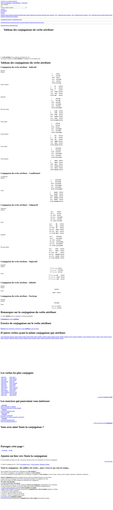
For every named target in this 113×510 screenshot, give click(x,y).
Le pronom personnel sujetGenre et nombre (8, 411)
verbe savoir (4, 393)
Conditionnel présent (6, 19)
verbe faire (3, 384)
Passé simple (4, 121)
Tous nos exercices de (102, 423)
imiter (2, 338)
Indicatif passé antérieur (12, 16)
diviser (94, 336)
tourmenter (7, 336)
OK (2, 6)
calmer (105, 336)
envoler (57, 336)
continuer (42, 338)
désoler (49, 336)
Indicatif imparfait (14, 15)
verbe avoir (4, 378)
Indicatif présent (5, 15)
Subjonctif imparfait (24, 22)
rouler (70, 336)
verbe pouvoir (13, 378)
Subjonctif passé (14, 22)
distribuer (80, 336)
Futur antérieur (4, 159)
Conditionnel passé (17, 19)
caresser (21, 338)
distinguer (89, 336)
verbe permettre (5, 392)
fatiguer (20, 336)
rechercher (11, 338)
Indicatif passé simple (35, 15)
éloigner (57, 338)
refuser (35, 336)
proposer (6, 338)
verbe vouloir (12, 380)
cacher (101, 336)
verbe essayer (12, 395)
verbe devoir (4, 387)
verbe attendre (13, 393)
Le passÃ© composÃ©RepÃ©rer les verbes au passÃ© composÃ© (12, 415)
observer (12, 336)
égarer (16, 336)
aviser (2, 336)
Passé (2, 190)
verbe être (3, 377)
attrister (53, 336)
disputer (17, 338)
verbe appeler (12, 389)
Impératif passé (14, 25)
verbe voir (3, 389)
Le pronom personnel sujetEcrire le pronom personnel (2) (9, 420)
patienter (26, 338)
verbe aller (3, 380)
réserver (110, 336)
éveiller (28, 336)
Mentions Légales (45, 464)
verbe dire (3, 383)
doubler (40, 336)
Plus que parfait (5, 109)
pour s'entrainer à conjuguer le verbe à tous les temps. (20, 328)
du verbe (10, 318)
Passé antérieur (4, 134)
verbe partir (12, 377)
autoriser (34, 338)
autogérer (74, 336)
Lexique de (104, 397)
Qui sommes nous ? (25, 464)
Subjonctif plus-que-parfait (37, 22)
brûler (32, 336)
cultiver (98, 336)
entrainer (66, 336)
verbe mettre (12, 384)
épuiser (53, 338)
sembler (62, 336)
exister (30, 338)
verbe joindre (4, 390)
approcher (48, 338)
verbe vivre (4, 395)
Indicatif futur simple (24, 15)
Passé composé (5, 84)
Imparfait (3, 97)
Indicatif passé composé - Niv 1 (50, 15)
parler (38, 338)
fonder (24, 336)
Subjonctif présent (5, 22)
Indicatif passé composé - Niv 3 (83, 15)
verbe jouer (12, 386)
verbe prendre (4, 381)
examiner (44, 336)
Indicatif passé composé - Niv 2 (66, 15)
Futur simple (4, 146)
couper (84, 336)
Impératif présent (5, 25)
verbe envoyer (13, 392)
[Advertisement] (56, 44)
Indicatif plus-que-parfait (98, 15)
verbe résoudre (13, 383)
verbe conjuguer (13, 387)
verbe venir (4, 386)
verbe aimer (12, 390)
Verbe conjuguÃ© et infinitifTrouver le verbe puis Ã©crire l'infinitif (11, 406)
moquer (62, 338)
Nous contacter (35, 464)
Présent (2, 72)
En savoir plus (108, 461)
